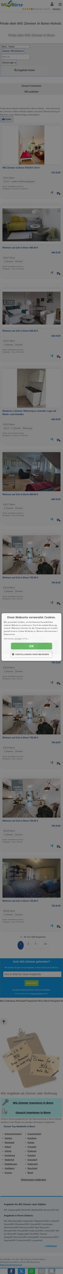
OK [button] (31, 646)
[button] (31, 638)
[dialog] (31, 637)
